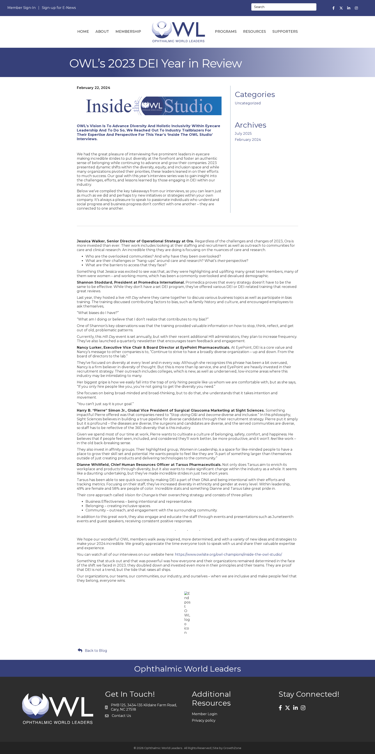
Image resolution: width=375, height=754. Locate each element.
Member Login (204, 714)
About (102, 32)
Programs (226, 32)
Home (83, 32)
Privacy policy (203, 720)
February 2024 (248, 140)
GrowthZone (232, 748)
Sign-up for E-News (59, 8)
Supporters (285, 32)
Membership (128, 32)
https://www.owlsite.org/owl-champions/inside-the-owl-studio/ (228, 554)
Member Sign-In (21, 8)
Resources (254, 32)
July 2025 (243, 133)
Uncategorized (248, 103)
